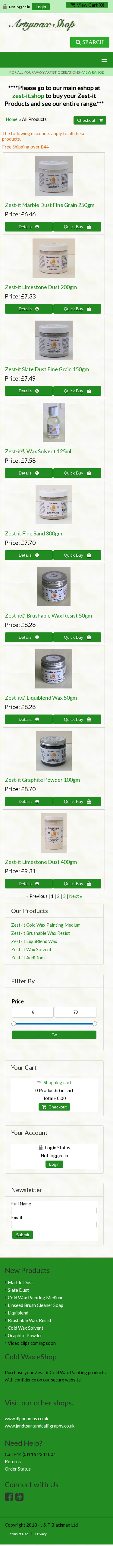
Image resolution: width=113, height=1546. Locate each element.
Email (16, 1217)
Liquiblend (18, 1312)
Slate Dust (18, 1290)
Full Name (21, 1203)
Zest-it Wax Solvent (31, 949)
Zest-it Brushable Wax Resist (40, 933)
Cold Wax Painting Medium (35, 1297)
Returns (13, 1461)
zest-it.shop (28, 95)
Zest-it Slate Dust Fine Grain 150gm (47, 369)
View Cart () (89, 5)
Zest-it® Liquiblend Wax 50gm (41, 697)
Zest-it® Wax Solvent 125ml (38, 451)
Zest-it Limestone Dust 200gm (41, 287)
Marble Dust (20, 1282)
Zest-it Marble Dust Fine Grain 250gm (49, 205)
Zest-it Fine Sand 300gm (33, 533)
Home (11, 119)
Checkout (56, 1107)
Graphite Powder (25, 1335)
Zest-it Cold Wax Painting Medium (45, 925)
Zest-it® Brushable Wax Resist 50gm (48, 615)
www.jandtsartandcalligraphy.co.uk (39, 1425)
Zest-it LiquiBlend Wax (34, 941)
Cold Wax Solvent (25, 1328)
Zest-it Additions (28, 957)
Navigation (16, 56)
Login (41, 7)
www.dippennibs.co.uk (26, 1418)
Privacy (41, 1534)
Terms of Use (18, 1534)
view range (93, 72)
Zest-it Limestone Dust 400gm (41, 861)
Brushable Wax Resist (30, 1320)
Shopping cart (57, 1082)
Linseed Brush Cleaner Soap (35, 1305)
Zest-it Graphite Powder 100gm (42, 779)
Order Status (18, 1468)
